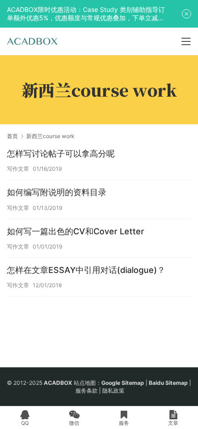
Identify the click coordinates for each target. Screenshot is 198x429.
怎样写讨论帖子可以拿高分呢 (61, 153)
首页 (12, 136)
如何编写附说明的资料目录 (56, 192)
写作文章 (18, 168)
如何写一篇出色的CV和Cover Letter (75, 231)
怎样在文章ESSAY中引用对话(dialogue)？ (86, 270)
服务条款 (87, 390)
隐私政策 (113, 390)
